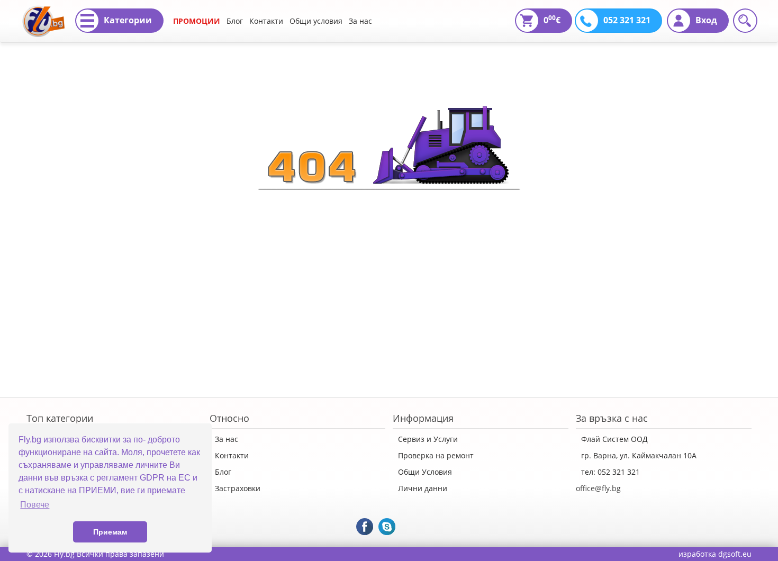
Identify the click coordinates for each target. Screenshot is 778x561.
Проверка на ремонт (436, 455)
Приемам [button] (110, 532)
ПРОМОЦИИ (196, 21)
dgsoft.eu (735, 554)
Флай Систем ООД (614, 439)
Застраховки (237, 488)
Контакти (266, 21)
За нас (360, 21)
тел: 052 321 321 (610, 472)
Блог (235, 21)
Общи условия (316, 21)
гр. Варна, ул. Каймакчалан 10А (638, 455)
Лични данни (422, 488)
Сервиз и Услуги (428, 439)
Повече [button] (34, 504)
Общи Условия (425, 472)
